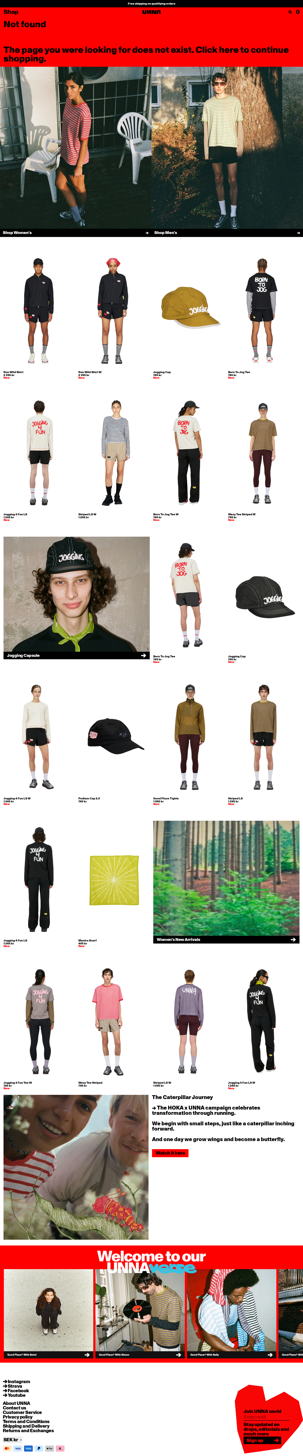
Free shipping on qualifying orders (151, 4)
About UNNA (16, 1403)
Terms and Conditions (26, 1422)
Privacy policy (18, 1417)
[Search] (290, 12)
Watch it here (170, 1153)
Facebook (18, 1391)
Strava (15, 1386)
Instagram (19, 1382)
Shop (11, 12)
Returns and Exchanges (28, 1431)
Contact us (14, 1408)
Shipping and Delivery (26, 1426)
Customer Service (22, 1412)
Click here (217, 50)
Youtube (16, 1395)
